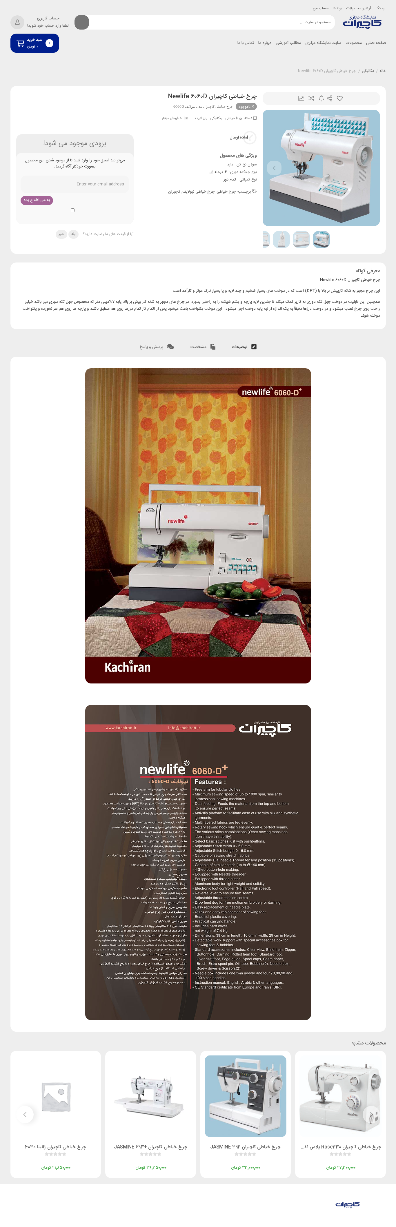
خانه (382, 71)
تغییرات (301, 98)
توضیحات (240, 347)
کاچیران (174, 191)
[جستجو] (82, 22)
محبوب (339, 98)
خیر (61, 234)
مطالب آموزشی (288, 43)
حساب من (320, 8)
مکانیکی (368, 71)
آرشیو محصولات (358, 8)
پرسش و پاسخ (152, 347)
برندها (337, 8)
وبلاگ (379, 8)
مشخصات (199, 347)
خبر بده (321, 98)
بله (73, 234)
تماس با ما (245, 43)
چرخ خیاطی (233, 118)
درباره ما (264, 43)
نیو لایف (200, 118)
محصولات (354, 43)
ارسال (329, 98)
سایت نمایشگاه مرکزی (323, 43)
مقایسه (311, 98)
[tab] (244, 346)
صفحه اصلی (376, 43)
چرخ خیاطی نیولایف (198, 191)
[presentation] (274, 168)
